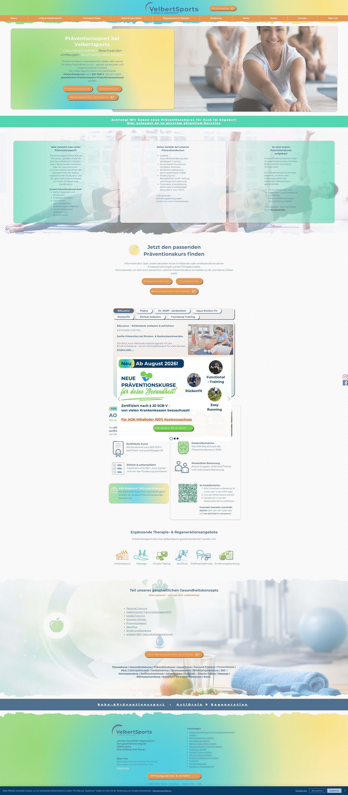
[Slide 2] (176, 438)
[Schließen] (344, 790)
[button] (226, 436)
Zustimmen (334, 790)
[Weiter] (229, 399)
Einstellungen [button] (301, 790)
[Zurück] (119, 399)
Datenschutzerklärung (162, 790)
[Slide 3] (173, 439)
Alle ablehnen (317, 790)
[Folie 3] (171, 439)
